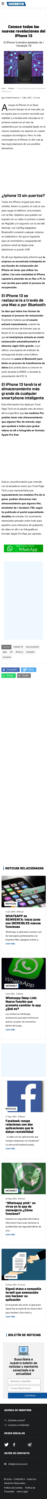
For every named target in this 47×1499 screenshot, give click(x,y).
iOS (11, 652)
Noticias (11, 88)
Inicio (3, 88)
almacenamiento (32, 646)
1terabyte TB (18, 646)
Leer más (10, 944)
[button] (10, 670)
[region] (24, 15)
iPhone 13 (19, 652)
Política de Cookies (13, 1488)
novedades (30, 652)
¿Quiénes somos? (16, 1420)
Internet (11, 986)
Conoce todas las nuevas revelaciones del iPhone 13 (23, 31)
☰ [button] (2, 4)
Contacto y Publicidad (18, 1425)
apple (5, 652)
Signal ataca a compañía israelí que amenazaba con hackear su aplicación (23, 1294)
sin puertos (7, 657)
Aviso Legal (22, 1492)
